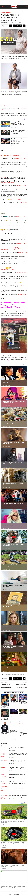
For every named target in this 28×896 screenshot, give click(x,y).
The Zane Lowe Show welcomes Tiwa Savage (14, 702)
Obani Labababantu (19, 674)
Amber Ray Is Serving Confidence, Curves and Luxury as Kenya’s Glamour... (17, 747)
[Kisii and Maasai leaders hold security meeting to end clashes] (4, 785)
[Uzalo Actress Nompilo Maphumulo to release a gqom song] (23, 726)
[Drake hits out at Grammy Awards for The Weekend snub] (5, 713)
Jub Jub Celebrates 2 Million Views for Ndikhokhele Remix (21, 686)
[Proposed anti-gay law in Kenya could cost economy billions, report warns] (4, 769)
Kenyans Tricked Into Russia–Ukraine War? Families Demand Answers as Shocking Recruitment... (18, 755)
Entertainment (6, 9)
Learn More (8, 360)
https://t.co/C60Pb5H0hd (17, 199)
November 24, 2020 (21, 185)
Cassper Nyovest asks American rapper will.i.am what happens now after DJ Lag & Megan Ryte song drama (5, 734)
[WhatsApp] (20, 26)
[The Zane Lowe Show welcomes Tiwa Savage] (14, 697)
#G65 (10, 199)
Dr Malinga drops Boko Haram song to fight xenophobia (14, 731)
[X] (14, 26)
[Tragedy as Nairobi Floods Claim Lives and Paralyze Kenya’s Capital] (4, 762)
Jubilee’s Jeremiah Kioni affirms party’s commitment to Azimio (16, 789)
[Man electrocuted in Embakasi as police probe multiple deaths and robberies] (4, 776)
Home (2, 9)
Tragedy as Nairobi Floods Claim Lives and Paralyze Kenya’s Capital (17, 761)
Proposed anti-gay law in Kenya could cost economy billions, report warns (17, 769)
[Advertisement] (14, 2)
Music (11, 9)
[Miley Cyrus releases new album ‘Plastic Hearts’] (23, 711)
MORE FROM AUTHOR (19, 692)
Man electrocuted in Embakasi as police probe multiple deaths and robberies (17, 776)
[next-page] (15, 739)
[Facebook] (10, 26)
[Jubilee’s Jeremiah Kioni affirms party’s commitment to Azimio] (4, 790)
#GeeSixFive (4, 177)
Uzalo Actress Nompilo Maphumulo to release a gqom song (23, 734)
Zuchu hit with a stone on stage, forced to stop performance (5, 706)
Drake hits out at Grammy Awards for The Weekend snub (6, 686)
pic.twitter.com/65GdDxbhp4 (13, 155)
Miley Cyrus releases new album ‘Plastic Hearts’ (22, 716)
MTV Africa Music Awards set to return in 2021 (14, 716)
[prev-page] (13, 739)
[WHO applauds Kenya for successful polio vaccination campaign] (4, 797)
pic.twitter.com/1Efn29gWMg (7, 182)
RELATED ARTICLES (8, 692)
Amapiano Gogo (7, 674)
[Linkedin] (24, 26)
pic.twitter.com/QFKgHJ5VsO (8, 249)
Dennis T (3, 22)
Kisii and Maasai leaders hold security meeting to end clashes (17, 782)
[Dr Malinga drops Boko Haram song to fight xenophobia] (14, 725)
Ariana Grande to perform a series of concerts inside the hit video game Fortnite (23, 702)
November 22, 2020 (20, 158)
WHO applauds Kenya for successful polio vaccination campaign (18, 796)
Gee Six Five (13, 674)
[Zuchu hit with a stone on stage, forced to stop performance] (5, 699)
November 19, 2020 (22, 202)
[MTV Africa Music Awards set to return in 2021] (14, 711)
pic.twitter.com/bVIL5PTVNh (7, 269)
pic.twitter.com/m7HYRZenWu (11, 105)
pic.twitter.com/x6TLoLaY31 (7, 230)
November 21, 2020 (20, 243)
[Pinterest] (17, 26)
